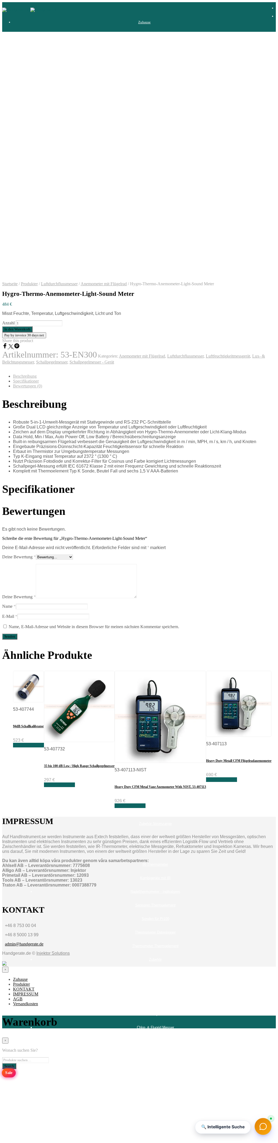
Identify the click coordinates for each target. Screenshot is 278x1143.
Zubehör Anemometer (155, 525)
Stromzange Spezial (155, 810)
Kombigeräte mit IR (155, 878)
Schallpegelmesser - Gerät (155, 620)
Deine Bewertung (19, 557)
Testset (155, 90)
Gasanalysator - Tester (150, 280)
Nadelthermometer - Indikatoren (155, 892)
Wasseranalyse (150, 1014)
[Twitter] (11, 347)
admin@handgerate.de (24, 944)
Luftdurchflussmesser (59, 283)
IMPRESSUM (144, 1109)
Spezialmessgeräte (150, 661)
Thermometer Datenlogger (155, 932)
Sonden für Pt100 (155, 919)
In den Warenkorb (28, 745)
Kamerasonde (155, 335)
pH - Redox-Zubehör (155, 402)
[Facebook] (5, 347)
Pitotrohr (155, 511)
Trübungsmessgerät (155, 1068)
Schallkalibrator (155, 593)
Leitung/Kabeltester (150, 457)
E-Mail (9, 616)
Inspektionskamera (150, 294)
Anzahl (8, 323)
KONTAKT (144, 1095)
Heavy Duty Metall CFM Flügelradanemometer (238, 761)
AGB (144, 1122)
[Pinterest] (17, 347)
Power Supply (150, 565)
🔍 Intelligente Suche (223, 1126)
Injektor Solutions (53, 953)
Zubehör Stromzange (155, 824)
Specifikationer (26, 381)
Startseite (10, 283)
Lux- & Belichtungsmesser (150, 552)
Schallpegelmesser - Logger (155, 633)
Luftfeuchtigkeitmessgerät (149, 538)
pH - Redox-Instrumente (155, 389)
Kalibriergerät (150, 348)
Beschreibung (25, 376)
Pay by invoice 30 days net (24, 335)
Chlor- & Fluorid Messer (155, 1027)
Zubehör (155, 104)
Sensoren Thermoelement (155, 905)
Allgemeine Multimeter (155, 63)
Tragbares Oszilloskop (150, 987)
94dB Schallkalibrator (28, 726)
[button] (263, 1127)
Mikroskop (155, 375)
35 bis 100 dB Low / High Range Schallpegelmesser (79, 766)
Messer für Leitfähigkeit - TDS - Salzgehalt (155, 1055)
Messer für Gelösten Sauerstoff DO (155, 1041)
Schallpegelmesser (150, 579)
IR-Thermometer (155, 864)
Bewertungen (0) (27, 386)
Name (9, 606)
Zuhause (144, 22)
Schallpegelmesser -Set (155, 647)
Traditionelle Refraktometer (150, 973)
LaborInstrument (150, 362)
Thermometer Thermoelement (155, 946)
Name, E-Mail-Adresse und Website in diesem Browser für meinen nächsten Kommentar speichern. (94, 626)
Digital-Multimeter (155, 76)
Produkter (144, 36)
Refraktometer (155, 416)
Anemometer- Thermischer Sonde (155, 498)
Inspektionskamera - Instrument (155, 307)
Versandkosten (144, 1136)
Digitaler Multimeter (150, 49)
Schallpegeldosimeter (155, 606)
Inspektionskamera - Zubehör (155, 321)
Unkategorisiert (150, 1000)
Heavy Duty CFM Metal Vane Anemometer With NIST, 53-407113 (160, 787)
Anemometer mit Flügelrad (155, 484)
